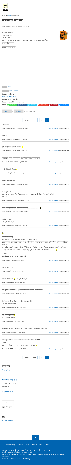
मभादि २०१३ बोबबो (14, 91)
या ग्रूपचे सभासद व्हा (7, 391)
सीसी (47, 444)
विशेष (27, 444)
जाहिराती (34, 444)
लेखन (9, 87)
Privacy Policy (15, 459)
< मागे (34, 120)
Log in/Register (7, 370)
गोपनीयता (18, 452)
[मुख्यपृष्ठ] (5, 7)
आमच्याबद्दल (24, 452)
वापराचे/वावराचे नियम (8, 452)
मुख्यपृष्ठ (9, 15)
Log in (7, 111)
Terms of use (6, 459)
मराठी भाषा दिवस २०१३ (9, 96)
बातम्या (41, 444)
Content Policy (25, 459)
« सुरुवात (26, 120)
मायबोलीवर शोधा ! (7, 421)
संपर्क (30, 452)
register (18, 111)
